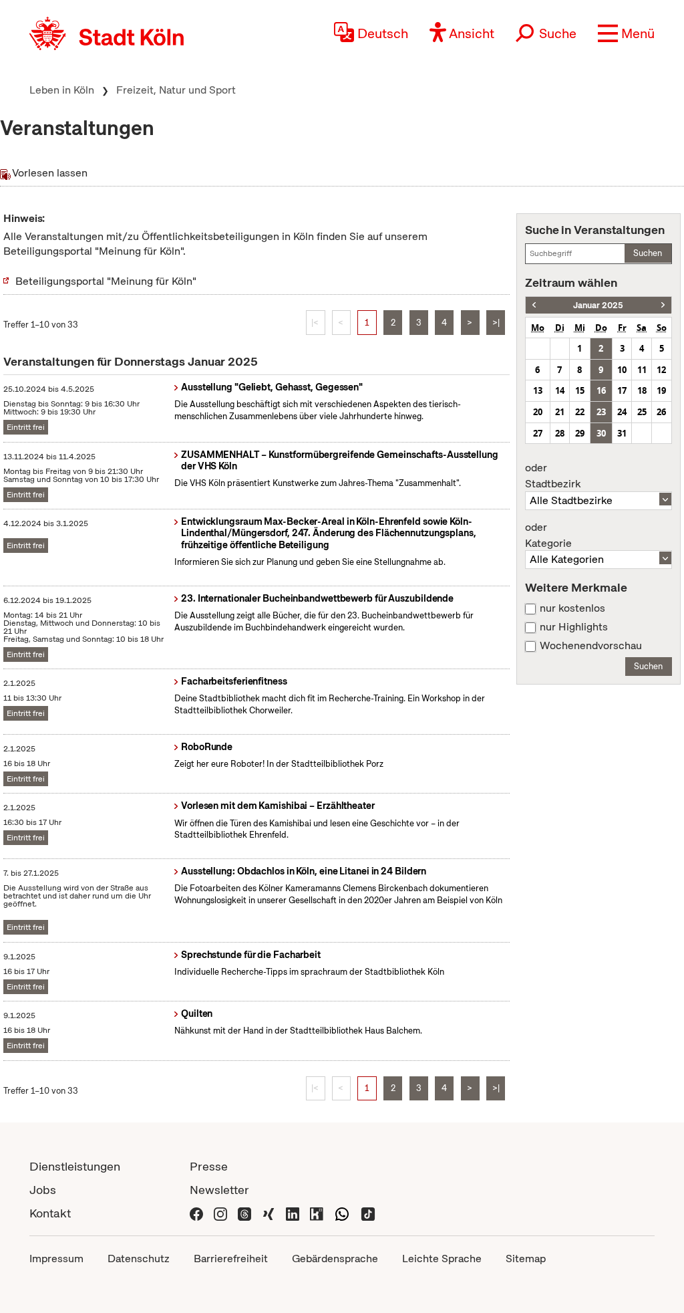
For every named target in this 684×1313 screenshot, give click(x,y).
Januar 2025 (598, 305)
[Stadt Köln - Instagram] (220, 1213)
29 (579, 433)
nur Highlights (574, 627)
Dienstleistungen (74, 1166)
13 (537, 390)
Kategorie (548, 535)
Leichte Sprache (442, 1258)
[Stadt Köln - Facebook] (196, 1213)
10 (622, 370)
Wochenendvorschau (591, 645)
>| (496, 322)
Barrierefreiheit (231, 1258)
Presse (209, 1166)
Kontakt (50, 1213)
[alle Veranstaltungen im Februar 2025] (663, 305)
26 (661, 412)
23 (601, 412)
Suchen (647, 253)
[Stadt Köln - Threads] (244, 1213)
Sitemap (526, 1258)
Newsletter (219, 1189)
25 (642, 412)
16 (601, 390)
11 (642, 370)
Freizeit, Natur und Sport (176, 90)
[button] (626, 33)
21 (559, 412)
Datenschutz (139, 1258)
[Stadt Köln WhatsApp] (342, 1213)
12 (661, 370)
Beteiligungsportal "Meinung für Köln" (105, 281)
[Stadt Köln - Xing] (268, 1213)
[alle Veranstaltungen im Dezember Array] (534, 305)
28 (559, 433)
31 (622, 433)
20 (537, 412)
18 (642, 390)
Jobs (42, 1189)
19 (661, 390)
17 (622, 390)
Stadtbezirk (552, 476)
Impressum (56, 1258)
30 (601, 433)
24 (622, 412)
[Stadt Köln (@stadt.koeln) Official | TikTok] (368, 1213)
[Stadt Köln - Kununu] (316, 1213)
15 (579, 390)
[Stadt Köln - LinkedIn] (292, 1213)
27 (537, 433)
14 (559, 390)
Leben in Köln (61, 90)
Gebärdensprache (335, 1258)
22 (579, 412)
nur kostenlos (572, 608)
